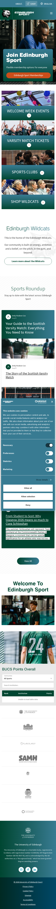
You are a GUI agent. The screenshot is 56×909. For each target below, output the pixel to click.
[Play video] (28, 610)
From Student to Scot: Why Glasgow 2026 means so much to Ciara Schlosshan (27, 520)
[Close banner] (52, 402)
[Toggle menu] (51, 13)
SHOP (33, 3)
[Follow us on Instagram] (21, 869)
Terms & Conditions (28, 904)
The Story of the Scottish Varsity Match (27, 375)
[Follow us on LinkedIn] (34, 869)
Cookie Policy (28, 891)
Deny (28, 505)
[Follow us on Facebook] (28, 869)
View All (28, 561)
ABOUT (19, 3)
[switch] (49, 453)
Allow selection (28, 496)
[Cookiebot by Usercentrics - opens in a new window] (35, 402)
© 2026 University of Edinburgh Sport (28, 882)
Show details (42, 480)
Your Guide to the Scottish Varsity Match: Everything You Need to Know (25, 328)
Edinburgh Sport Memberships (28, 75)
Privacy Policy (28, 886)
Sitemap (28, 895)
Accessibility (28, 900)
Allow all (28, 488)
